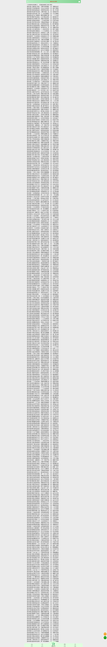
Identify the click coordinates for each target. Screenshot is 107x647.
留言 (105, 637)
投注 (105, 633)
